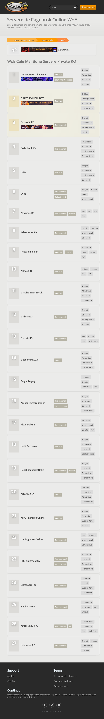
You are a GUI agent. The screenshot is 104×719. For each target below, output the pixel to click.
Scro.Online (64, 49)
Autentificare (88, 7)
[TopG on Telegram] (59, 705)
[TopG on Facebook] (44, 705)
